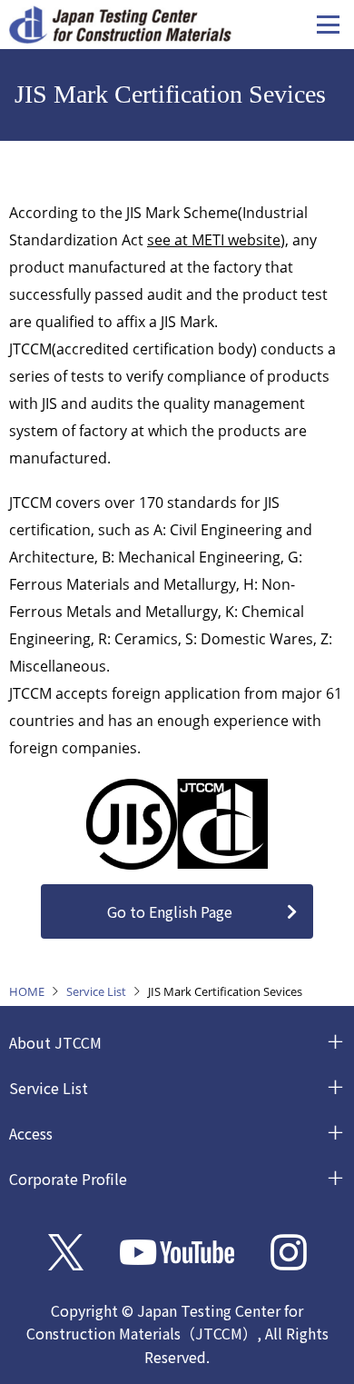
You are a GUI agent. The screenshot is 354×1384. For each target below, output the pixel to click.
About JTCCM (55, 1042)
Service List (96, 991)
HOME (26, 991)
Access (31, 1133)
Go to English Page (169, 911)
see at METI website (213, 240)
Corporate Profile (68, 1179)
